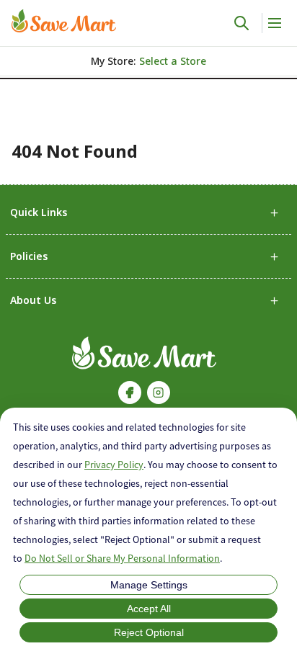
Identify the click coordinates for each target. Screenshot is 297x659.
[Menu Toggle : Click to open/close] (273, 23)
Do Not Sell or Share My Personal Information (122, 558)
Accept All (149, 608)
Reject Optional (149, 632)
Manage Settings (148, 585)
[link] (64, 20)
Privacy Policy (113, 464)
